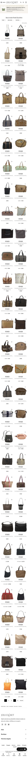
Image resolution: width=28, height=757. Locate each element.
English (3, 745)
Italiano (18, 745)
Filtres (22, 749)
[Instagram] (5, 724)
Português (24, 745)
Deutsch (13, 745)
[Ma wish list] (23, 2)
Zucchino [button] (17, 20)
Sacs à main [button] (10, 20)
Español (14, 746)
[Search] (21, 2)
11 (17, 700)
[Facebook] (2, 724)
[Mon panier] (26, 2)
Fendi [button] (3, 20)
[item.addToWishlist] (12, 26)
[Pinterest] (8, 724)
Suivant (21, 700)
